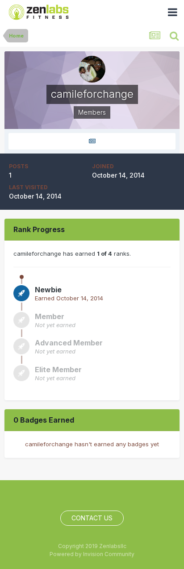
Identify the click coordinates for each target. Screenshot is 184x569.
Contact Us (92, 518)
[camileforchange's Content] (92, 141)
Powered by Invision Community (92, 554)
